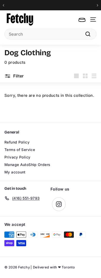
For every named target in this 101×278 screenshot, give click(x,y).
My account (15, 172)
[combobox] (50, 34)
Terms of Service (19, 149)
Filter (18, 75)
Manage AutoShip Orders (27, 164)
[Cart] (82, 19)
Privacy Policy (17, 157)
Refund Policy (17, 142)
